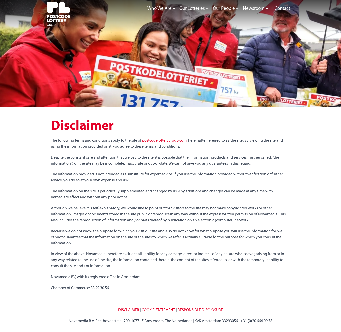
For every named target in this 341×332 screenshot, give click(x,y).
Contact (282, 8)
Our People (224, 8)
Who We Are (159, 8)
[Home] (58, 14)
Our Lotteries (192, 8)
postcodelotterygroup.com (164, 141)
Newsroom (254, 8)
